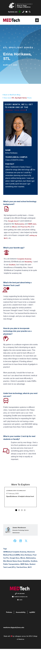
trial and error (21, 567)
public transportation (11, 564)
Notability (28, 262)
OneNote (12, 265)
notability (26, 561)
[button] (29, 12)
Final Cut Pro (26, 227)
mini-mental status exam (12, 561)
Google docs (13, 221)
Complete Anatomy (24, 259)
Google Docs (14, 558)
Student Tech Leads (15, 110)
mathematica (31, 558)
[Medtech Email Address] (26, 11)
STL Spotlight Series (18, 47)
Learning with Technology (16, 490)
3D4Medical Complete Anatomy (14, 552)
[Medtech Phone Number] (23, 11)
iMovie (14, 227)
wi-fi (30, 567)
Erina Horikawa (26, 555)
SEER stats (32, 224)
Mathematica (19, 224)
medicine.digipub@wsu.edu (13, 627)
